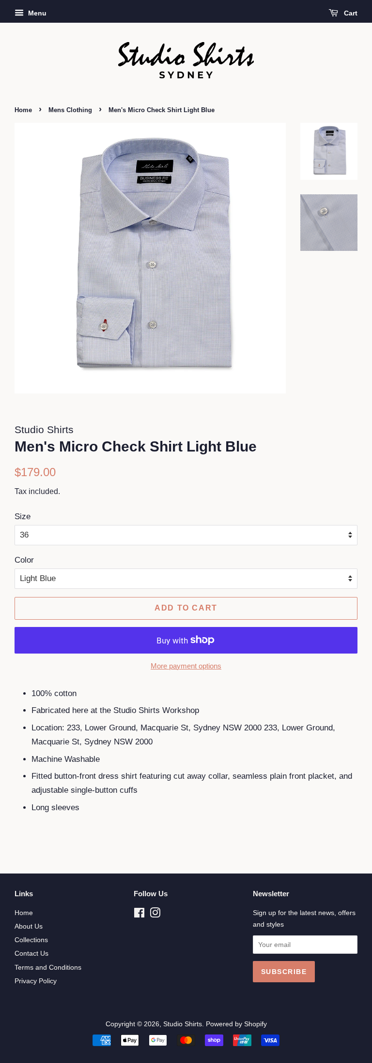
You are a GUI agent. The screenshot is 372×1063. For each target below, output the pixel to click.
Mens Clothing (70, 110)
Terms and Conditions (48, 967)
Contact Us (31, 953)
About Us (29, 926)
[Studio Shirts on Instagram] (155, 914)
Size (23, 516)
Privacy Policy (36, 981)
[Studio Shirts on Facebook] (139, 914)
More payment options (186, 666)
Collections (31, 940)
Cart (349, 13)
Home (23, 110)
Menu (36, 13)
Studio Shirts (182, 1024)
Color (24, 560)
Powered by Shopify (236, 1024)
